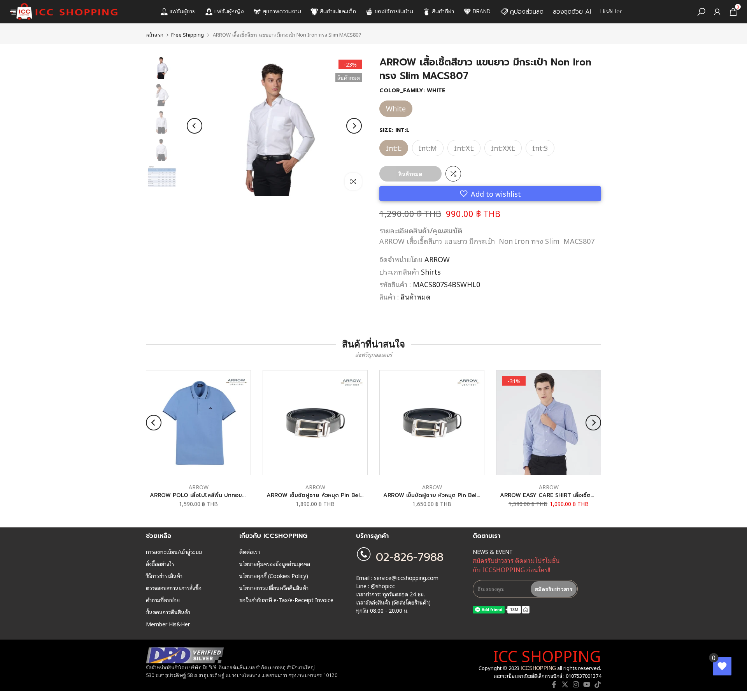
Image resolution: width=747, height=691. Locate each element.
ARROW (437, 259)
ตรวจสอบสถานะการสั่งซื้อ (174, 588)
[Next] (354, 126)
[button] (490, 193)
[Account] (717, 12)
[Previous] (194, 126)
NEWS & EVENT (493, 551)
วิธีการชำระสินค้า (164, 576)
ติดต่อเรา (249, 551)
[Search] (701, 12)
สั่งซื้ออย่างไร (160, 564)
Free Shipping (187, 34)
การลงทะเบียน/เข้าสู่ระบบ (174, 551)
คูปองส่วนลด (527, 11)
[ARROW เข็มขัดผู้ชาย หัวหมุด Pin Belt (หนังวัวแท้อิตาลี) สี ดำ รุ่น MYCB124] (315, 422)
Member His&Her (168, 624)
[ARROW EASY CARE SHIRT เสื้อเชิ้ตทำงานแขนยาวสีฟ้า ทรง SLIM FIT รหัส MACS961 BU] (548, 422)
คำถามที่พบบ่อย (163, 600)
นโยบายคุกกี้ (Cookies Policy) (273, 576)
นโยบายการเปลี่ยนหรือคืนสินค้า (274, 588)
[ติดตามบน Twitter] (564, 684)
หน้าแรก (154, 34)
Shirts (431, 271)
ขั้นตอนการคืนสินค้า (168, 612)
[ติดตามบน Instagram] (575, 684)
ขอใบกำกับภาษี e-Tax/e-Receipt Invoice (286, 600)
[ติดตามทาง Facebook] (554, 684)
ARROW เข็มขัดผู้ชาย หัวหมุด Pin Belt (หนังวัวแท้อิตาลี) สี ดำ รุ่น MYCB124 (360, 495)
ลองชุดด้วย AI (572, 11)
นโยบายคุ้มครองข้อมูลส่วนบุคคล (274, 564)
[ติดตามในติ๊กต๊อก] (597, 684)
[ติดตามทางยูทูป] (586, 684)
